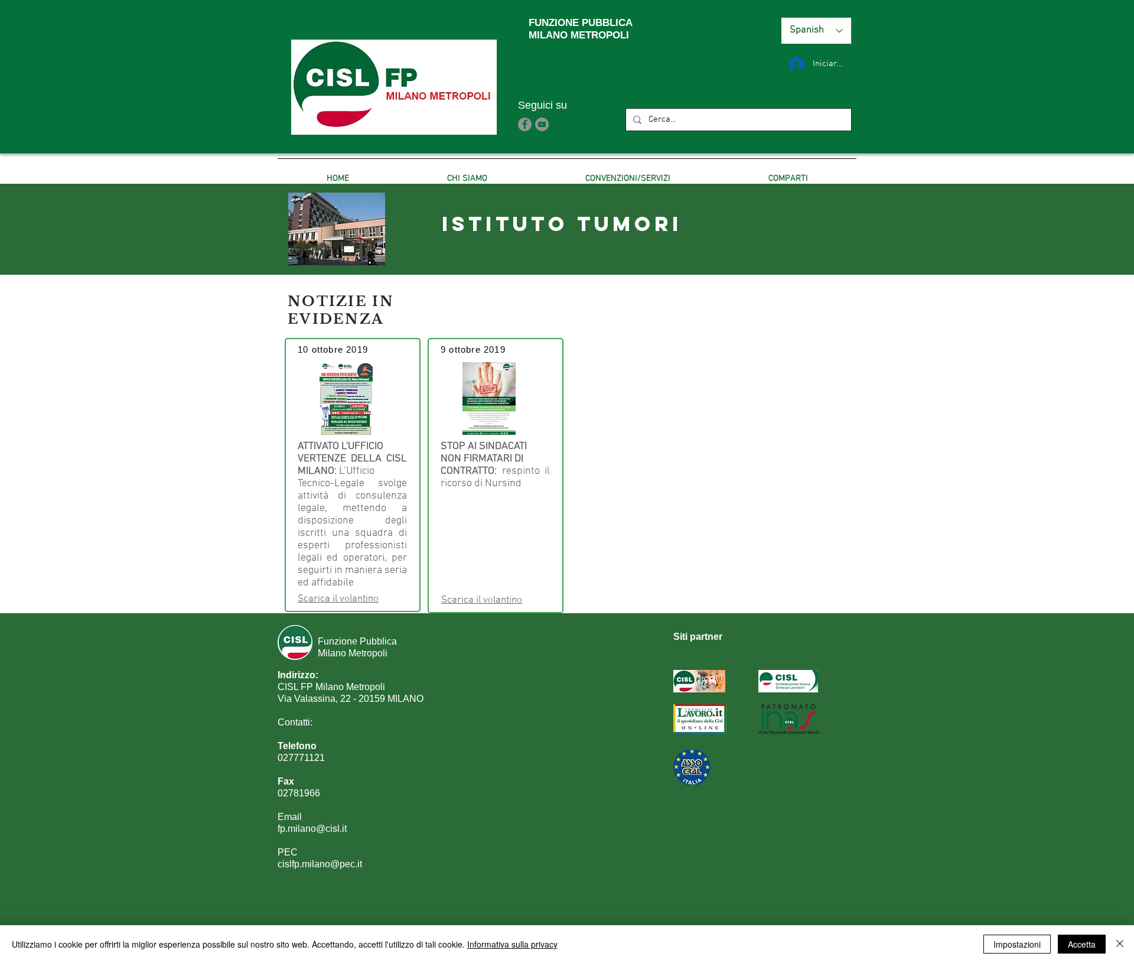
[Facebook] (525, 124)
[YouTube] (542, 124)
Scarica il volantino (338, 599)
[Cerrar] (1120, 944)
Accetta (1082, 944)
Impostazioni (1017, 944)
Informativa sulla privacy (512, 944)
